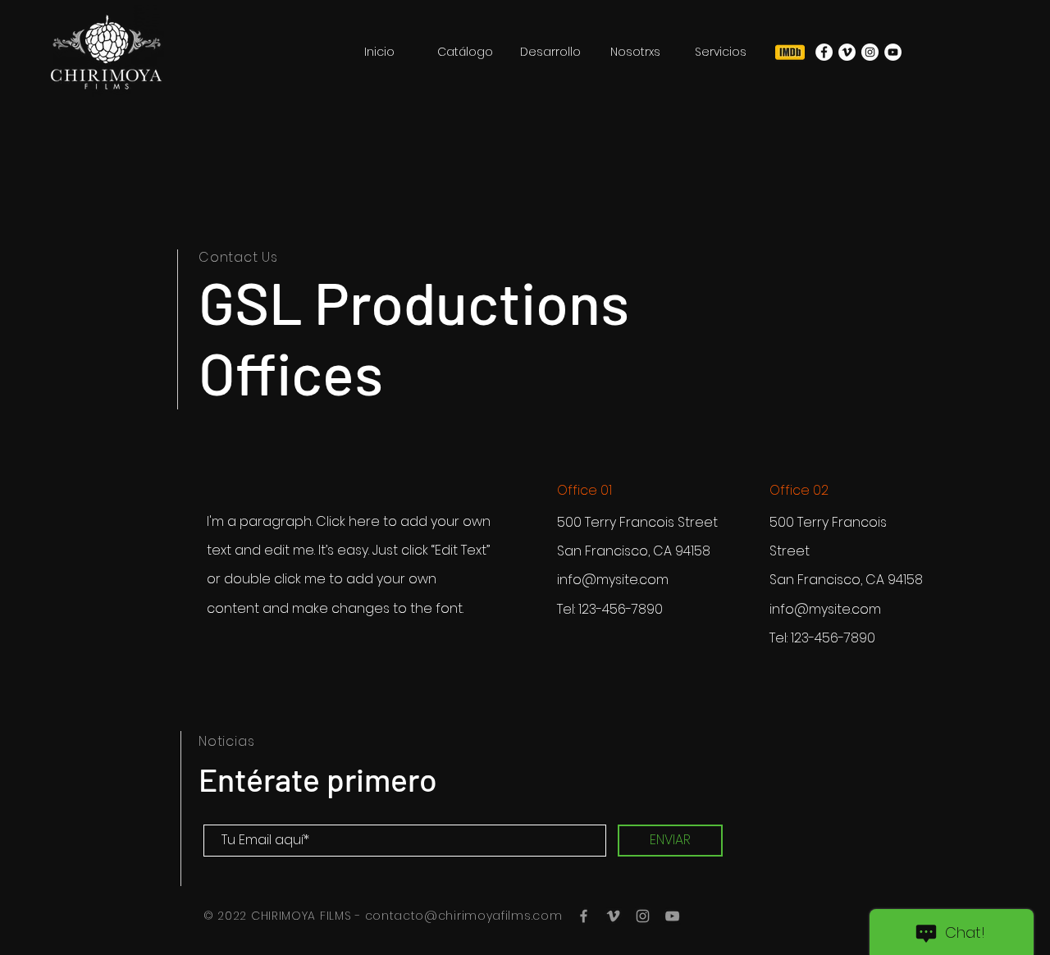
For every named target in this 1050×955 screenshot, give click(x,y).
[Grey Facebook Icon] (583, 916)
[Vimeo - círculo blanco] (847, 52)
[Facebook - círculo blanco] (824, 52)
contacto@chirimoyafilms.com (464, 915)
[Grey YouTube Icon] (672, 916)
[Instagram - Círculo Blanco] (870, 52)
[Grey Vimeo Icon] (613, 916)
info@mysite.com (613, 579)
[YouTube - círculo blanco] (893, 52)
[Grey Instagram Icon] (642, 916)
